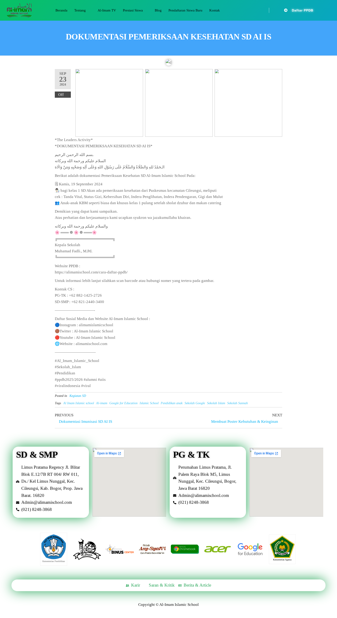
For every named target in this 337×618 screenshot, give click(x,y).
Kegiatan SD (77, 396)
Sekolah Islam (216, 403)
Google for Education (123, 403)
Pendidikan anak (171, 403)
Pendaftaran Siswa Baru (185, 10)
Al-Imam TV (107, 10)
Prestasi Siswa (133, 10)
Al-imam (101, 403)
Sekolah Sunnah (237, 403)
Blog (158, 10)
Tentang (80, 10)
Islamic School (149, 403)
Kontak (214, 10)
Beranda (61, 10)
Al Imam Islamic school (78, 403)
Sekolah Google (195, 403)
